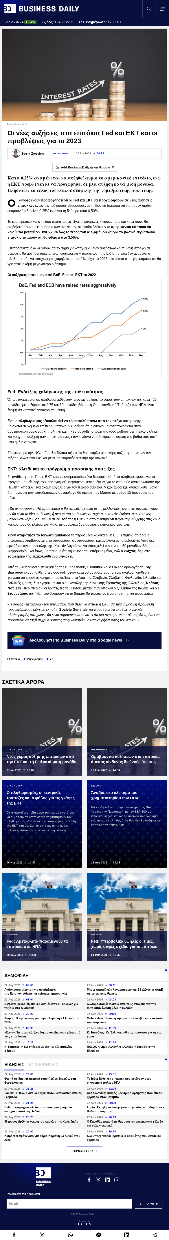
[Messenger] (98, 1235)
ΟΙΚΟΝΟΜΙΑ (60, 153)
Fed (51, 659)
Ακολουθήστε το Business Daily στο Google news (75, 640)
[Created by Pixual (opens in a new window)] (84, 1222)
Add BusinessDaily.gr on (85, 167)
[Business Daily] (41, 8)
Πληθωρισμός (34, 659)
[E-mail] (155, 1235)
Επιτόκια (14, 659)
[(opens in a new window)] (14, 1235)
